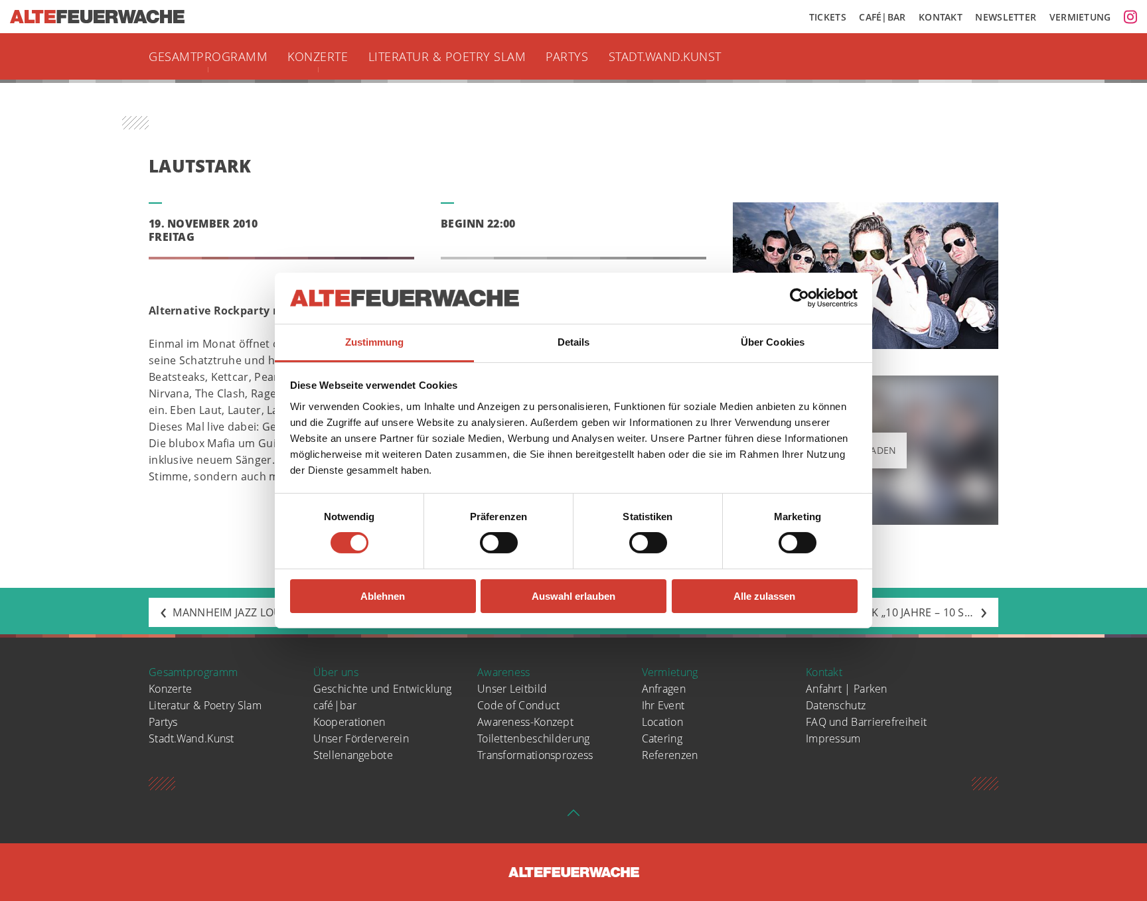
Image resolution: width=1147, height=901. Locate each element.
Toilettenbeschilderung (533, 738)
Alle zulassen (764, 596)
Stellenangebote (353, 755)
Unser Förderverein (361, 738)
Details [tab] (574, 342)
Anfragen (664, 688)
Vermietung (1080, 17)
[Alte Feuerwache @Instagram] (1130, 16)
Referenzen (670, 755)
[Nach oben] (573, 816)
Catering (662, 738)
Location (662, 722)
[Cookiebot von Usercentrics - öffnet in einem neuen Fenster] (799, 298)
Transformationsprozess (535, 755)
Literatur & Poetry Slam (447, 56)
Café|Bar (882, 17)
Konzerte (317, 56)
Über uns (335, 672)
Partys (567, 56)
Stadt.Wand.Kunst (665, 56)
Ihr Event (663, 705)
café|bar (334, 705)
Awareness (503, 672)
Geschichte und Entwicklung (382, 688)
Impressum (833, 738)
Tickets (827, 17)
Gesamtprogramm (208, 56)
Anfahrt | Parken (846, 688)
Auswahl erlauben (573, 596)
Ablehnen (382, 596)
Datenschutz (836, 705)
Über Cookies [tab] (772, 342)
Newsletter (1005, 17)
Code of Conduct (518, 705)
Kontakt (940, 17)
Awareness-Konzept (525, 722)
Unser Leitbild (512, 688)
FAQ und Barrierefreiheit (866, 722)
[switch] (499, 542)
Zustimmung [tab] (374, 342)
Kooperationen (349, 722)
